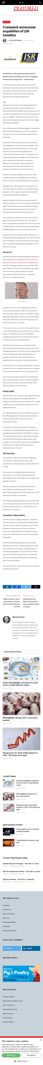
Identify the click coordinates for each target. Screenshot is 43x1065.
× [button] (40, 1040)
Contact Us (7, 909)
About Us (6, 918)
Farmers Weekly (9, 997)
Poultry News (7, 1018)
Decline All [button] (31, 1055)
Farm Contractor (9, 1005)
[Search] (40, 2)
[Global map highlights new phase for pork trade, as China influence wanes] (21, 668)
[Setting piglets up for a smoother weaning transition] (8, 831)
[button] (21, 1061)
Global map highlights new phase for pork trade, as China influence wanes (20, 684)
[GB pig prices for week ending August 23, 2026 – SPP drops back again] (21, 739)
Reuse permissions (9, 930)
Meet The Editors (9, 914)
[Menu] (3, 2)
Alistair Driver (15, 40)
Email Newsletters (9, 922)
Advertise (6, 905)
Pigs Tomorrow (8, 1013)
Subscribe (6, 926)
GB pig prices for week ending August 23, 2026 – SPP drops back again (20, 754)
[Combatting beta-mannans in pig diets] (8, 843)
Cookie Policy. (34, 1051)
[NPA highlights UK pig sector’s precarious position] (21, 704)
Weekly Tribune (8, 1022)
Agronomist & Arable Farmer (13, 1001)
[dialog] (21, 1051)
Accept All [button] (11, 1055)
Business (6, 22)
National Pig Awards (10, 1009)
